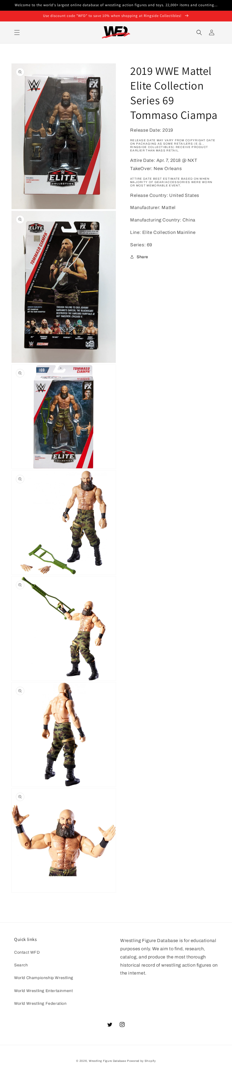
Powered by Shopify (141, 1060)
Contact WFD (27, 952)
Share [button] (142, 257)
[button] (17, 32)
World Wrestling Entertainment (43, 991)
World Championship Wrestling (43, 978)
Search (21, 965)
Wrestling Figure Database (107, 1060)
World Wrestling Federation (40, 1003)
